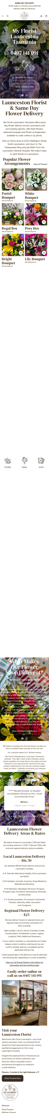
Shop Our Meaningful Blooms (24, 731)
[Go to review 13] (33, 816)
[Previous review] (6, 816)
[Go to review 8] (24, 816)
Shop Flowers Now (13, 1078)
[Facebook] (22, 95)
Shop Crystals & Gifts (24, 87)
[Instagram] (26, 95)
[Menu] (2, 16)
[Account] (41, 16)
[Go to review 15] (37, 816)
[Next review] (42, 816)
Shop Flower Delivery (24, 77)
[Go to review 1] (11, 816)
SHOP (41, 467)
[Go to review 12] (31, 816)
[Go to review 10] (28, 816)
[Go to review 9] (26, 816)
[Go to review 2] (13, 816)
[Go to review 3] (15, 816)
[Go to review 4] (17, 816)
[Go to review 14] (35, 816)
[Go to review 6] (20, 816)
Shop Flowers (7, 1109)
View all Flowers (40, 164)
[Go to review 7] (22, 816)
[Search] (7, 16)
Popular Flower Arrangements (17, 161)
